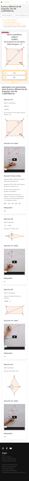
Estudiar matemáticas (12, 19)
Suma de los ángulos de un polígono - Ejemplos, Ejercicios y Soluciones (15, 25)
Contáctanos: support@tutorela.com (14, 472)
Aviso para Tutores (8, 468)
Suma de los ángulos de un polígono (12, 23)
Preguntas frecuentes (9, 461)
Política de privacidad (9, 466)
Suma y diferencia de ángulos (10, 22)
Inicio (3, 19)
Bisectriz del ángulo (7, 15)
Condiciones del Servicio (10, 464)
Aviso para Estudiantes (9, 470)
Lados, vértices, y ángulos (9, 20)
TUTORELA (6, 2)
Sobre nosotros (7, 457)
